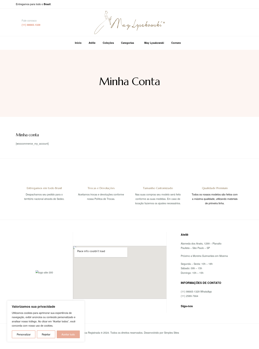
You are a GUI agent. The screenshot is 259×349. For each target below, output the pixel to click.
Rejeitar (46, 334)
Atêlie (92, 42)
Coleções (108, 42)
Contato (176, 42)
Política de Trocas (104, 199)
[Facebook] (200, 306)
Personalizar (24, 334)
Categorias (127, 42)
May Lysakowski (154, 42)
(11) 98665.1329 (31, 24)
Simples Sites (171, 332)
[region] (46, 321)
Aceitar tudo (68, 334)
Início (78, 42)
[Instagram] (207, 306)
